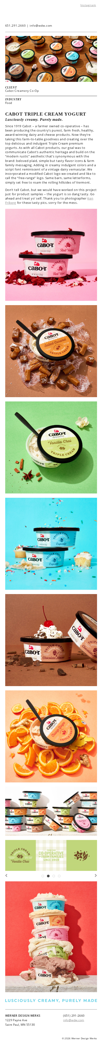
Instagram (88, 5)
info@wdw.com (41, 26)
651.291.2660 (15, 26)
